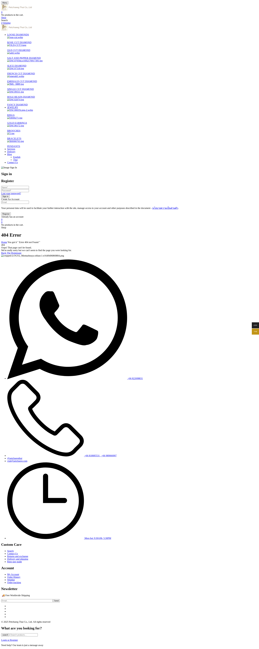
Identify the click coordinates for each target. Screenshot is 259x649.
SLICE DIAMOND (16, 65)
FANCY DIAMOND (17, 104)
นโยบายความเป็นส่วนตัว (165, 208)
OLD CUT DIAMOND (18, 50)
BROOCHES (13, 130)
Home (4, 242)
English (16, 157)
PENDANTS (13, 146)
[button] (129, 12)
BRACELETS (14, 138)
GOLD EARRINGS (17, 123)
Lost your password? (11, 193)
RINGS (11, 115)
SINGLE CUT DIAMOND (20, 89)
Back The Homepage (11, 253)
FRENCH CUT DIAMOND (21, 73)
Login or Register (9, 640)
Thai (15, 159)
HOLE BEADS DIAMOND (21, 97)
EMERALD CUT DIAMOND (22, 81)
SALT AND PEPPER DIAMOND (24, 58)
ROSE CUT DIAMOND (19, 42)
